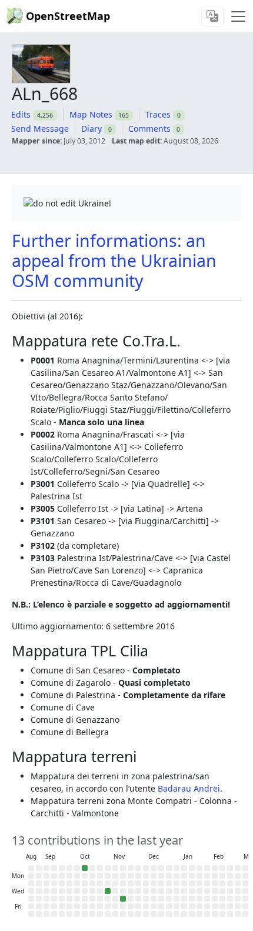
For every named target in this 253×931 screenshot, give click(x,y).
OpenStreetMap (68, 16)
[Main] (238, 16)
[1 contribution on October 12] (85, 868)
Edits (21, 114)
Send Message (40, 128)
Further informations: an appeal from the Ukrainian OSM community (114, 260)
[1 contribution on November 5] (108, 891)
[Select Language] (212, 16)
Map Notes (90, 114)
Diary (91, 128)
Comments (149, 128)
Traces (158, 114)
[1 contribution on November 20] (123, 899)
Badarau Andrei (189, 788)
